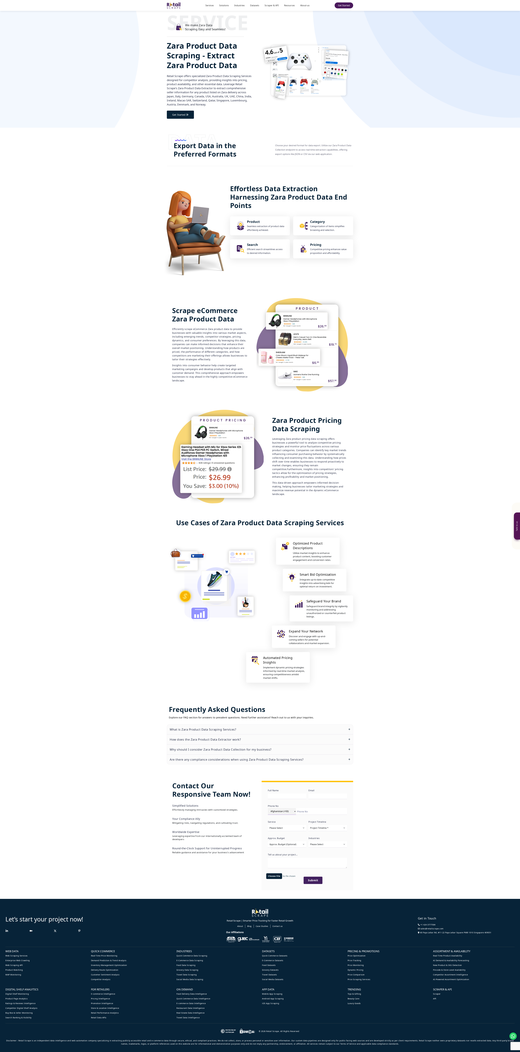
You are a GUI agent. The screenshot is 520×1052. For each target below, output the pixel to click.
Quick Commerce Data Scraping (191, 955)
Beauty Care (353, 998)
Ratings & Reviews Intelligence (20, 1003)
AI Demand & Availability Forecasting (451, 960)
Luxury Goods (354, 1003)
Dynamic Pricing (355, 970)
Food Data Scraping (185, 965)
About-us (305, 5)
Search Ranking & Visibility (18, 1017)
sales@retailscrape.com (431, 928)
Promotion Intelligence (102, 1003)
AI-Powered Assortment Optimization (451, 979)
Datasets (254, 5)
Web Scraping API (14, 965)
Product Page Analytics (16, 998)
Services (209, 5)
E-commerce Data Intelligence (191, 1003)
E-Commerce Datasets (272, 960)
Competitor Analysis (100, 979)
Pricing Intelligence (100, 998)
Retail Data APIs (98, 1017)
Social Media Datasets (272, 979)
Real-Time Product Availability (447, 955)
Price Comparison (356, 974)
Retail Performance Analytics (105, 1013)
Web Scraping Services (16, 955)
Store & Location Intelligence (105, 1008)
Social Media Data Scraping (189, 979)
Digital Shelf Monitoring (17, 994)
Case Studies (262, 926)
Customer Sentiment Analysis (105, 974)
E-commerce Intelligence (103, 994)
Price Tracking (354, 960)
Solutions (224, 5)
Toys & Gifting (354, 994)
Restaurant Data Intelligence (190, 1008)
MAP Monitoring (13, 974)
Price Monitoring (356, 965)
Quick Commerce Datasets (274, 955)
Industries (239, 5)
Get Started (344, 5)
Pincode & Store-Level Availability (449, 970)
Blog (249, 926)
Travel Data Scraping (186, 974)
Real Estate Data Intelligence (190, 1013)
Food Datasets (269, 965)
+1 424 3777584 (427, 924)
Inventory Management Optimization (109, 965)
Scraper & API (272, 5)
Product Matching (14, 970)
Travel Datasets (269, 974)
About (240, 926)
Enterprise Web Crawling (17, 960)
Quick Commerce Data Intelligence (193, 998)
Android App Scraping (273, 998)
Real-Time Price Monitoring (104, 955)
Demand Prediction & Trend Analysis (108, 960)
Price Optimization (357, 955)
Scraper (437, 994)
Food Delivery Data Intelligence (191, 994)
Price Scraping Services (359, 979)
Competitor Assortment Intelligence (450, 974)
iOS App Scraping (270, 1003)
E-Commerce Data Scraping (189, 960)
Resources (289, 5)
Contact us (277, 926)
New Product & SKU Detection (447, 965)
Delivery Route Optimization (104, 970)
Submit (313, 880)
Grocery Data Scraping (187, 970)
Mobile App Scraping (272, 994)
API (434, 998)
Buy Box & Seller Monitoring (19, 1013)
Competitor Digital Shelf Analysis (21, 1008)
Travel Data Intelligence (188, 1017)
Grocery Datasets (270, 970)
